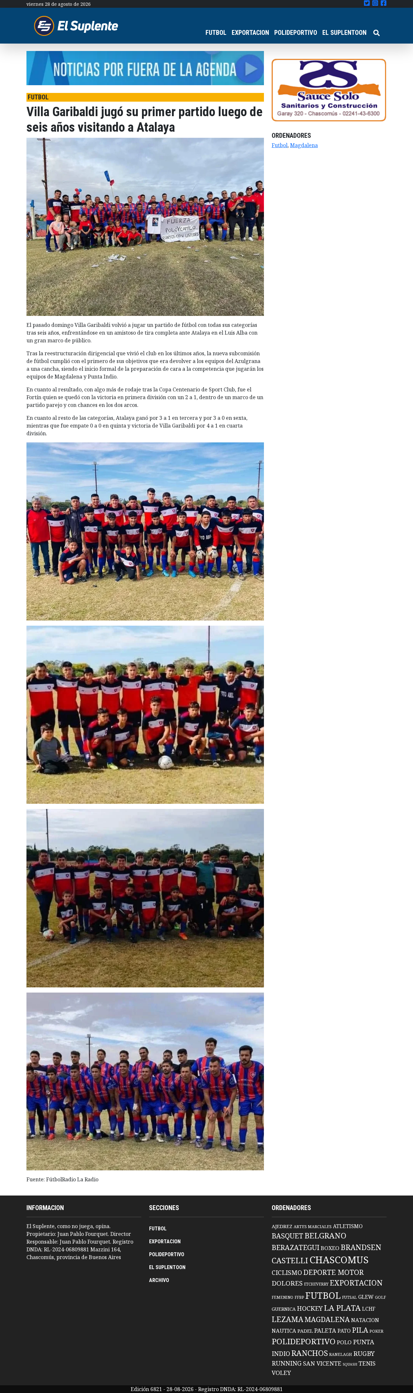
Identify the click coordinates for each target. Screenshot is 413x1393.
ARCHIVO (159, 1280)
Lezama (287, 1319)
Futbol (279, 145)
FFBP (299, 1297)
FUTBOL (216, 32)
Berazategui (295, 1247)
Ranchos (309, 1353)
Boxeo (330, 1248)
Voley (281, 1372)
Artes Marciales (313, 1226)
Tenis (367, 1363)
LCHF (368, 1308)
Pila (360, 1330)
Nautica (284, 1330)
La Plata (342, 1307)
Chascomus (338, 1259)
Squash (350, 1364)
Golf (380, 1297)
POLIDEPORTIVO (295, 32)
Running (287, 1363)
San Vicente (322, 1363)
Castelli (290, 1260)
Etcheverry (316, 1284)
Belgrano (325, 1235)
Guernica (284, 1309)
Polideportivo (304, 1341)
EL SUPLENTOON (344, 32)
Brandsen (361, 1247)
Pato (344, 1330)
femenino (282, 1297)
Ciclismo (287, 1272)
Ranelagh (340, 1354)
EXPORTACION (250, 32)
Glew (366, 1296)
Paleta (325, 1330)
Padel (305, 1330)
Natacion (365, 1320)
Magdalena (304, 145)
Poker (376, 1331)
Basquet (287, 1235)
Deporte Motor (333, 1272)
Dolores (287, 1283)
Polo (344, 1342)
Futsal (349, 1297)
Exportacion (356, 1283)
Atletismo (348, 1226)
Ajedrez (282, 1226)
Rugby (364, 1353)
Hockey (310, 1308)
